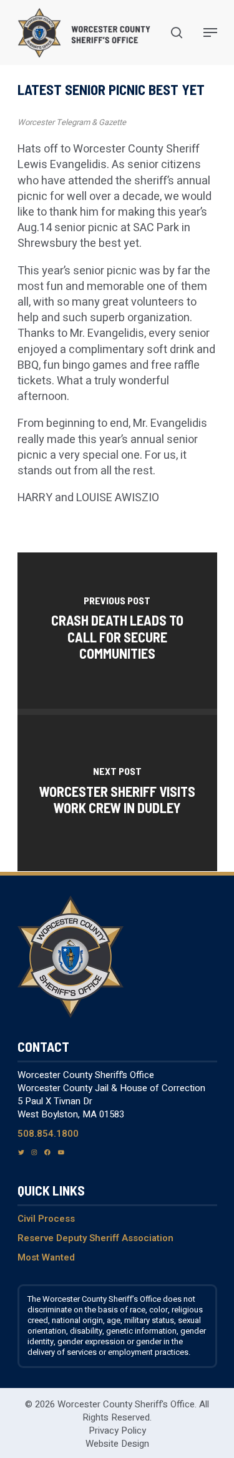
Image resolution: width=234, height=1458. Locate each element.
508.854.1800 (48, 1134)
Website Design (117, 1444)
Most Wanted (46, 1257)
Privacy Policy (117, 1430)
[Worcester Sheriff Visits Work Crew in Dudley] (117, 793)
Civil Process (46, 1219)
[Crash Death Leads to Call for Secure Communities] (117, 630)
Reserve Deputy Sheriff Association (95, 1238)
